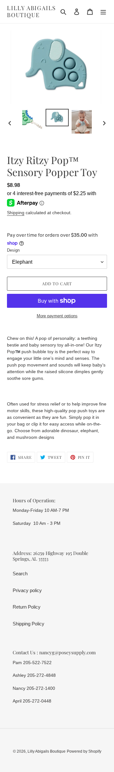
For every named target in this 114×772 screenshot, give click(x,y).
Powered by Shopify (84, 751)
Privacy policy (27, 590)
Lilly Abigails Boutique (31, 11)
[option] (32, 120)
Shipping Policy (28, 623)
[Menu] (103, 11)
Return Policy (27, 607)
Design (13, 250)
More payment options (57, 315)
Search (20, 573)
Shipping (15, 212)
